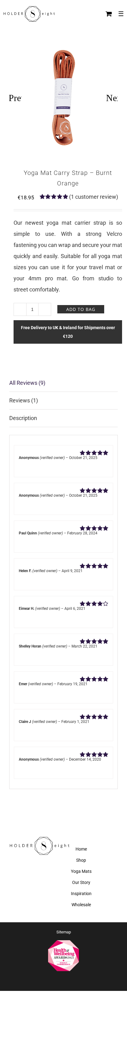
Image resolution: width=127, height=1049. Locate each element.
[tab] (63, 383)
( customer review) (93, 196)
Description (23, 418)
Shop (81, 860)
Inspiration (81, 893)
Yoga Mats (81, 871)
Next (112, 97)
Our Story (81, 882)
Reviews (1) (23, 400)
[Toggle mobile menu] (121, 14)
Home (81, 849)
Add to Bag (80, 309)
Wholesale (81, 904)
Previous (15, 97)
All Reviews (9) (27, 383)
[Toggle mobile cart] (109, 14)
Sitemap (63, 932)
